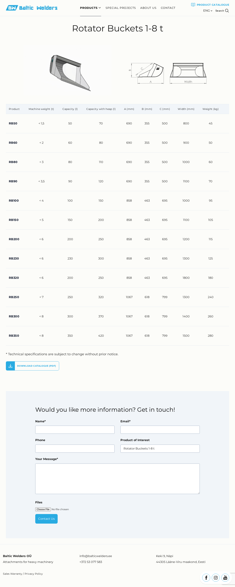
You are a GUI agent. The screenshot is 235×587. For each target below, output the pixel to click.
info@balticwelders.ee (95, 556)
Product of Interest (135, 440)
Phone (40, 440)
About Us (148, 8)
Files (38, 502)
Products (88, 8)
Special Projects (121, 8)
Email (124, 421)
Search (219, 10)
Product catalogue (213, 4)
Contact (168, 8)
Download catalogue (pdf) (36, 365)
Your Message (46, 459)
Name (39, 421)
